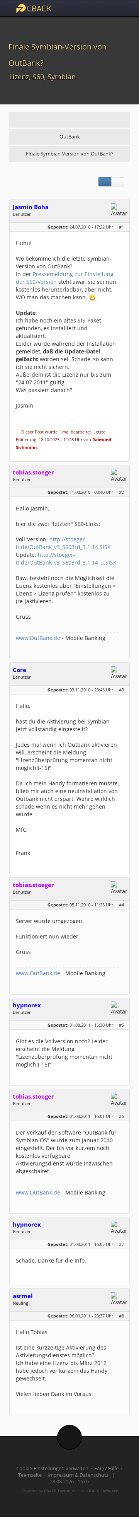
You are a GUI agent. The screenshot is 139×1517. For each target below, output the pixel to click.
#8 (121, 1316)
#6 (121, 1116)
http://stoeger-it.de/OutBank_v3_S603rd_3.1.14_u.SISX (66, 558)
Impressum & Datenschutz (77, 1475)
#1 (121, 227)
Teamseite (30, 1475)
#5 (121, 1025)
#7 (121, 1244)
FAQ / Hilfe (106, 1468)
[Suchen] (104, 8)
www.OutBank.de (38, 638)
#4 (121, 905)
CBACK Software (102, 1490)
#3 (121, 690)
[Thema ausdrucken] (105, 181)
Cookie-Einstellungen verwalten (52, 1468)
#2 (121, 492)
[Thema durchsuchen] (117, 181)
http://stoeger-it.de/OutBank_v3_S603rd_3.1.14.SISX (63, 543)
